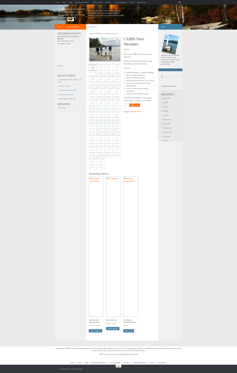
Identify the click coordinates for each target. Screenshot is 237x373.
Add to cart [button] (129, 331)
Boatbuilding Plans (121, 2)
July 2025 (165, 141)
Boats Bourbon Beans (82, 2)
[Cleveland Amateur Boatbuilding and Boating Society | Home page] (71, 14)
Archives (108, 2)
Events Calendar (97, 2)
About (64, 2)
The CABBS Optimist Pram (168, 86)
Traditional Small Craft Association (128, 354)
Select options (95, 331)
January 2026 (166, 124)
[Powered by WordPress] (64, 369)
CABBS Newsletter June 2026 (67, 90)
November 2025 (167, 132)
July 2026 (165, 102)
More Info (60, 66)
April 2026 (165, 115)
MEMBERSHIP (93, 27)
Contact (132, 2)
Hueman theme (79, 369)
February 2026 (167, 119)
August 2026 (166, 98)
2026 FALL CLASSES (64, 86)
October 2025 (166, 136)
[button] (117, 40)
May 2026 (165, 111)
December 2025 (167, 128)
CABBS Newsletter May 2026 (67, 99)
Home (58, 2)
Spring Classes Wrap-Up (66, 94)
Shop (70, 2)
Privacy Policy (141, 2)
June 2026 (165, 107)
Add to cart (135, 105)
